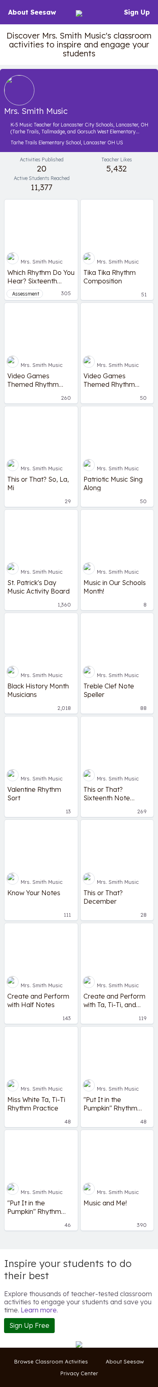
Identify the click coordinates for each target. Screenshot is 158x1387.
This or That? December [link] (103, 897)
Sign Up (137, 12)
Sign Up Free (29, 1325)
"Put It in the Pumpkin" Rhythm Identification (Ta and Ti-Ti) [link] (40, 1207)
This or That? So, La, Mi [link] (38, 483)
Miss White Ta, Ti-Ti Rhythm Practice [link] (36, 1103)
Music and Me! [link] (105, 1203)
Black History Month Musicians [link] (38, 690)
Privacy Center (79, 1373)
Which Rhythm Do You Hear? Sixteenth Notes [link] (41, 276)
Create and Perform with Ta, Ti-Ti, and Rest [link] (114, 1000)
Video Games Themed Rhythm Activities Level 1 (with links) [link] (116, 380)
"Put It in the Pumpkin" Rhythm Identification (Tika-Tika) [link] (113, 1103)
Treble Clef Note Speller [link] (108, 690)
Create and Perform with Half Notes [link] (38, 1000)
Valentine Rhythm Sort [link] (34, 793)
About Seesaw (32, 12)
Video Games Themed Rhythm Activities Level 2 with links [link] (39, 380)
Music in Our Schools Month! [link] (114, 587)
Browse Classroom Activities (51, 1361)
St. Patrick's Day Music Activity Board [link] (38, 587)
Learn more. (39, 1310)
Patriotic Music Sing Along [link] (113, 483)
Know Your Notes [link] (33, 893)
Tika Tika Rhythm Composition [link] (109, 276)
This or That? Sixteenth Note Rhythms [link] (106, 793)
